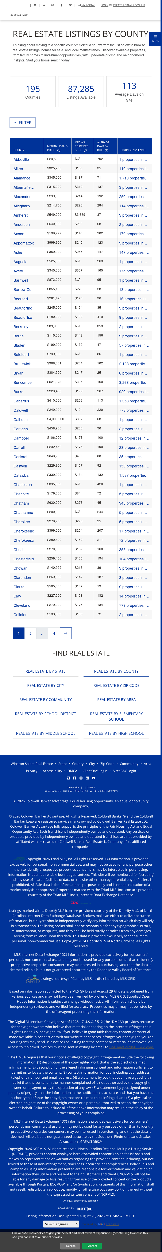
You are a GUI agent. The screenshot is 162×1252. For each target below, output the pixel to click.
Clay (17, 596)
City (92, 763)
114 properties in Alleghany (133, 206)
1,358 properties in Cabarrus (133, 401)
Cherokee (22, 521)
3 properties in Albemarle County (134, 187)
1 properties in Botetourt (131, 354)
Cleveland (22, 605)
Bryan (18, 373)
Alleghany (22, 205)
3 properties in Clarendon (131, 577)
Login (104, 5)
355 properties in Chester (133, 549)
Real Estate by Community (45, 699)
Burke (18, 391)
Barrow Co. (23, 289)
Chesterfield (24, 558)
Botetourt (21, 354)
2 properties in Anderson (131, 224)
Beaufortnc (23, 308)
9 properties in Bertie (131, 336)
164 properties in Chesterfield (133, 559)
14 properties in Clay (132, 596)
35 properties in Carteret (132, 456)
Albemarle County (22, 187)
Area (147, 763)
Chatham (21, 503)
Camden (21, 428)
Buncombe (23, 382)
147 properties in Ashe (133, 252)
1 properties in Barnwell (131, 280)
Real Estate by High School (116, 733)
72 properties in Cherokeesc (132, 540)
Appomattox (24, 243)
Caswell (20, 465)
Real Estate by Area (116, 699)
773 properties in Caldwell (133, 410)
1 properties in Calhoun (131, 419)
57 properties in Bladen (132, 345)
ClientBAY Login (95, 771)
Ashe (18, 252)
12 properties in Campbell (132, 438)
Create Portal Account (129, 5)
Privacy (31, 771)
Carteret (20, 456)
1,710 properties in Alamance (133, 178)
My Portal (88, 5)
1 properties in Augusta (131, 261)
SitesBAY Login (124, 771)
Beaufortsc (23, 317)
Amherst (21, 215)
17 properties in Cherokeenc (132, 531)
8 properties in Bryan (131, 373)
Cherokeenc (24, 531)
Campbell (22, 438)
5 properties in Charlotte (131, 494)
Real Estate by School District (45, 713)
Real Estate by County (116, 671)
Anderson (22, 224)
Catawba (21, 475)
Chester (20, 549)
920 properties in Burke (133, 391)
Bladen (19, 345)
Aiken (18, 168)
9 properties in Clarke (131, 586)
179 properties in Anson (133, 233)
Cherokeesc (24, 540)
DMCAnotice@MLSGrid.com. (131, 1047)
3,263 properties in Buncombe (133, 382)
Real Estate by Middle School (45, 733)
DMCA (72, 771)
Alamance (22, 178)
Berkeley (21, 326)
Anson (19, 233)
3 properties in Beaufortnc (131, 308)
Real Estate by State (46, 671)
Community (129, 763)
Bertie (19, 335)
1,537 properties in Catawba (133, 475)
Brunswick (22, 363)
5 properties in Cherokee (131, 521)
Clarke (19, 586)
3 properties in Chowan (131, 568)
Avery (18, 270)
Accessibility (52, 771)
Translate (112, 1224)
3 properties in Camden (131, 429)
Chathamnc (23, 512)
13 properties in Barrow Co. (132, 289)
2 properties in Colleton (131, 614)
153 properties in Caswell (133, 466)
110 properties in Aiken (133, 168)
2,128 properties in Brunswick (133, 364)
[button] (155, 39)
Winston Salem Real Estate (32, 763)
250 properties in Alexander (133, 196)
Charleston (23, 484)
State (62, 763)
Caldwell (21, 410)
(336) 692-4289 (19, 14)
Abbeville (21, 159)
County (78, 763)
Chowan (20, 568)
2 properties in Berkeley (131, 326)
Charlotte (21, 493)
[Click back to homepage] (6, 5)
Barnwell (21, 280)
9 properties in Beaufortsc (131, 317)
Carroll (19, 447)
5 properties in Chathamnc (131, 512)
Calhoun (21, 419)
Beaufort (21, 298)
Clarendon (22, 577)
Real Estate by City (45, 685)
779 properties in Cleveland (133, 605)
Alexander (22, 196)
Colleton (20, 614)
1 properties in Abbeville (131, 159)
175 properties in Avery (133, 271)
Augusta (20, 261)
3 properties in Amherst (131, 215)
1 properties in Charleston (131, 484)
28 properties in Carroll (132, 447)
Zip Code (107, 763)
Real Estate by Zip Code (116, 685)
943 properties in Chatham (133, 503)
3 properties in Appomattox (131, 243)
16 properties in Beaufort (132, 298)
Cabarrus (21, 400)
